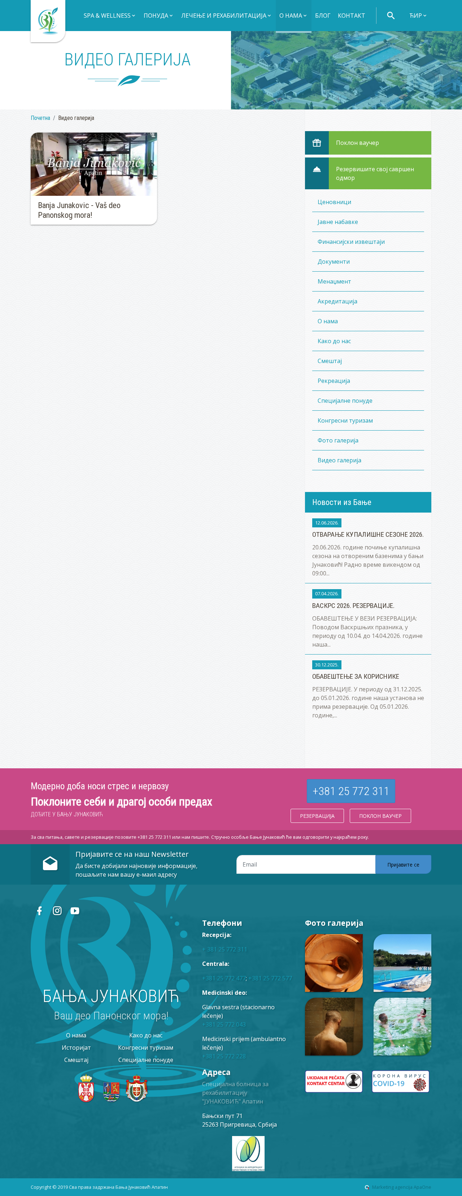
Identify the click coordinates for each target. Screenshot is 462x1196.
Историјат (76, 1048)
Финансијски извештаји (351, 242)
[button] (110, 16)
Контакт (351, 16)
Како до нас (334, 341)
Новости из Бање (341, 502)
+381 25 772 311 (351, 791)
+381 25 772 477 (224, 978)
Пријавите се (403, 864)
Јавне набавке (338, 222)
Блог (323, 16)
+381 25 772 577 (270, 978)
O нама (328, 321)
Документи (334, 261)
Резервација (317, 815)
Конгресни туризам (345, 420)
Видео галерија (339, 460)
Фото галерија (338, 440)
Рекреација (334, 381)
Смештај (330, 361)
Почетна (40, 118)
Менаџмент (334, 281)
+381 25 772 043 (224, 1024)
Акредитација (337, 301)
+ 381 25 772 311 (224, 949)
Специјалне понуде (345, 401)
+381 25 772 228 (224, 1056)
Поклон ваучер (380, 815)
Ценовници (334, 202)
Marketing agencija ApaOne (401, 1187)
